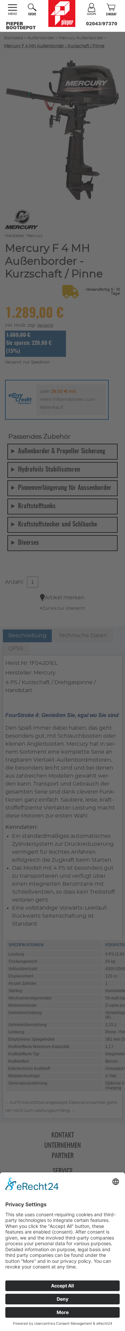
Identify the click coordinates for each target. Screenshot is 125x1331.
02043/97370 (101, 24)
